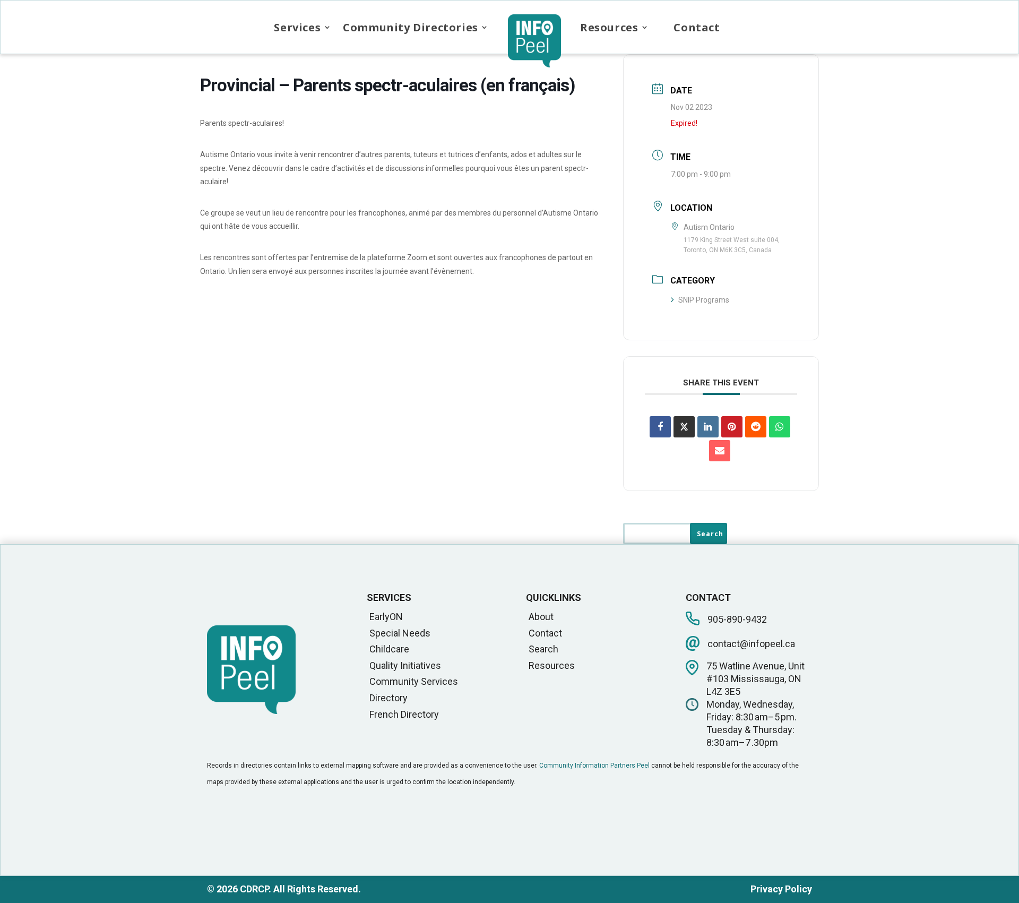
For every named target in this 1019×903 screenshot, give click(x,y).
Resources (609, 27)
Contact (696, 27)
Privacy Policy (781, 889)
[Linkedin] (708, 426)
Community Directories (410, 27)
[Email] (719, 450)
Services (297, 27)
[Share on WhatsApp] (779, 426)
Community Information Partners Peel (594, 765)
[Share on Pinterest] (731, 426)
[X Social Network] (684, 426)
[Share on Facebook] (660, 426)
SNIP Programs (703, 300)
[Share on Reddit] (755, 426)
